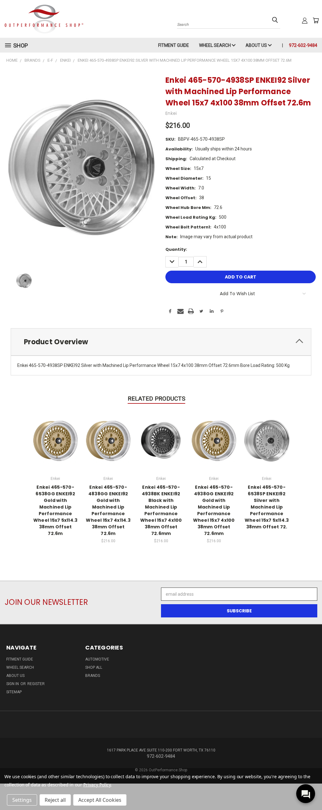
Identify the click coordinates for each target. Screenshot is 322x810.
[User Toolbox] (305, 20)
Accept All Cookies (99, 799)
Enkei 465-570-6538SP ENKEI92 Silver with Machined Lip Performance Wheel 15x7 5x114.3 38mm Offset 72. (267, 507)
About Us (257, 45)
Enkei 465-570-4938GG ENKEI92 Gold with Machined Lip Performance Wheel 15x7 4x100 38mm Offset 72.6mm (214, 510)
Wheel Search (215, 45)
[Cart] (316, 20)
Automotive (97, 659)
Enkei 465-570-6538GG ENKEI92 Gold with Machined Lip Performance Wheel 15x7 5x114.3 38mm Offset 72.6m (55, 510)
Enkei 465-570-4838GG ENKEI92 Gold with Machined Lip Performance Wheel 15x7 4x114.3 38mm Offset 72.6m (108, 510)
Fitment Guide (173, 45)
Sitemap (14, 692)
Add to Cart (108, 439)
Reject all (55, 799)
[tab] (161, 342)
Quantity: (176, 249)
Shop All (93, 667)
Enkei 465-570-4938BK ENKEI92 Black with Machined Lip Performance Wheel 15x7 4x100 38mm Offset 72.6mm (161, 510)
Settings (22, 799)
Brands (92, 675)
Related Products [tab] (156, 398)
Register (36, 684)
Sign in (13, 684)
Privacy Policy (97, 785)
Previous (312, 790)
